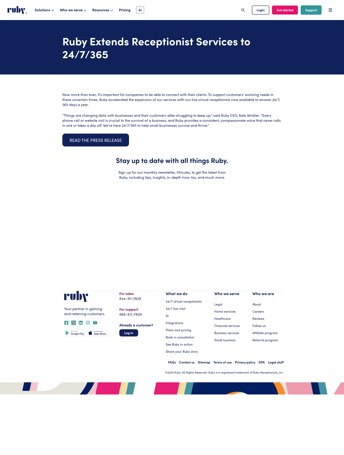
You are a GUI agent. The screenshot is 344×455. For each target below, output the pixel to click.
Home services (225, 311)
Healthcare (222, 318)
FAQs (172, 362)
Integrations (174, 323)
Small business (225, 340)
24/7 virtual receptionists (184, 301)
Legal (218, 304)
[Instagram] (88, 323)
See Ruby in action (179, 344)
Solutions (42, 9)
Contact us (187, 362)
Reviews (258, 318)
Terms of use (222, 362)
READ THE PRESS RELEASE (96, 140)
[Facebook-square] (66, 323)
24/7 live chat (175, 308)
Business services (226, 333)
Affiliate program (265, 333)
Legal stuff (276, 362)
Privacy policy (245, 362)
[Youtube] (95, 323)
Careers (258, 311)
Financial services (227, 326)
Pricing (124, 9)
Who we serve (71, 9)
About (256, 304)
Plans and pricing (178, 330)
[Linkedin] (80, 323)
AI (167, 316)
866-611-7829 (130, 314)
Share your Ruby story (182, 351)
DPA (262, 362)
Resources (100, 9)
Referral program (265, 340)
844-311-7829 (130, 298)
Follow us (259, 326)
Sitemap (204, 362)
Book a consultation (180, 337)
